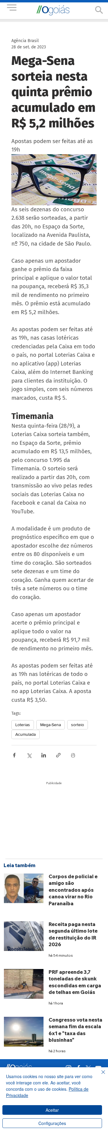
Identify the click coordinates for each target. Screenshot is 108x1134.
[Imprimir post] (73, 755)
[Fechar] (99, 1075)
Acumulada (25, 734)
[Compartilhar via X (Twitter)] (29, 755)
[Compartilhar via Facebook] (14, 755)
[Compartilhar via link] (58, 755)
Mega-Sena (50, 724)
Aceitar (52, 1110)
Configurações (52, 1123)
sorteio (77, 724)
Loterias (22, 724)
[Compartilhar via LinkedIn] (43, 755)
